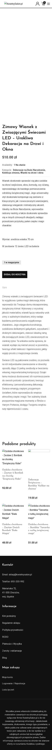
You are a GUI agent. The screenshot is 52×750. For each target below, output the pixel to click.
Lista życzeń (8, 689)
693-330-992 (17, 581)
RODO (5, 637)
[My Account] (37, 3)
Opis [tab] (4, 287)
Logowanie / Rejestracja (13, 683)
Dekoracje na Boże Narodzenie (29, 170)
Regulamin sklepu (11, 623)
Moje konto (7, 677)
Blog (4, 657)
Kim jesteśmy (9, 616)
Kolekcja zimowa (10, 172)
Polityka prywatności (12, 630)
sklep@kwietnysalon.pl (20, 574)
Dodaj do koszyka (15, 274)
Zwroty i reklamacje (12, 650)
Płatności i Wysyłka (12, 643)
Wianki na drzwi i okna (32, 172)
